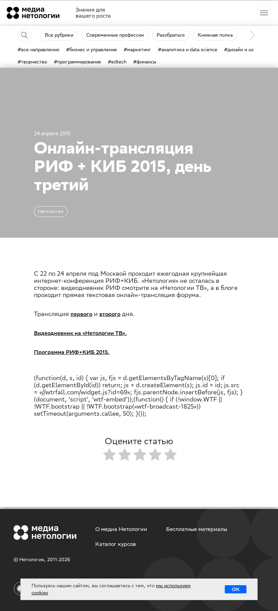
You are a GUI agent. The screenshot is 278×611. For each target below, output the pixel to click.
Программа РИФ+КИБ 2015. (72, 352)
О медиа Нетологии (121, 529)
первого (81, 314)
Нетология (51, 211)
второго (109, 314)
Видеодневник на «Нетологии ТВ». (80, 333)
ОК (235, 589)
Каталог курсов (115, 544)
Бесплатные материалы (196, 529)
